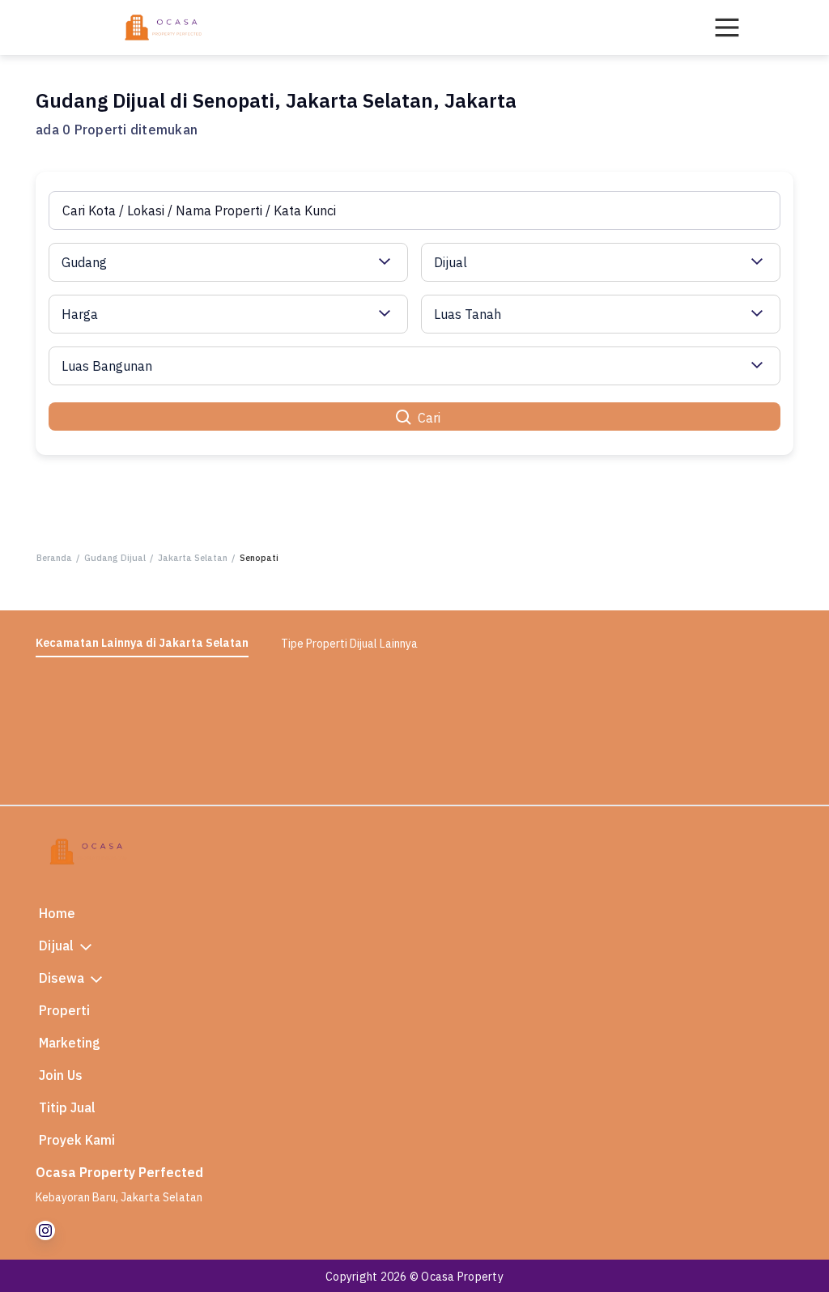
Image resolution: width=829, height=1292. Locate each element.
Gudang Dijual (115, 557)
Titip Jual (67, 1107)
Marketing (69, 1043)
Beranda (54, 557)
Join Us (61, 1075)
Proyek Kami (77, 1140)
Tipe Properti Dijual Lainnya (349, 643)
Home (57, 913)
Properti (64, 1010)
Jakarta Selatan (192, 557)
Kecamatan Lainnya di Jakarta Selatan (142, 642)
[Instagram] (45, 1230)
